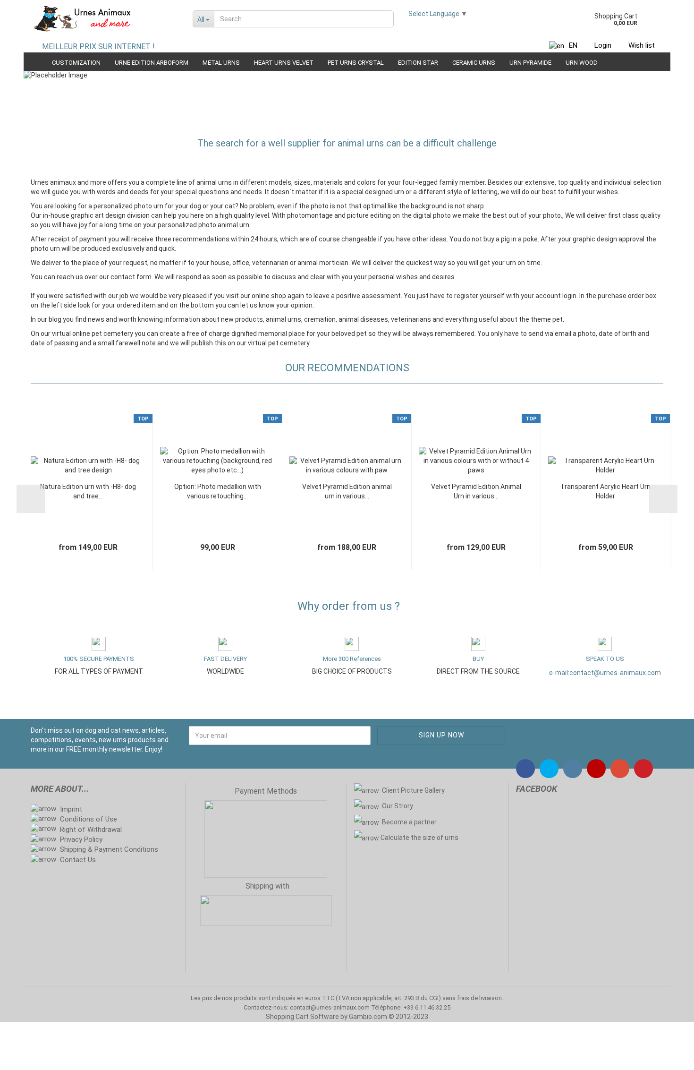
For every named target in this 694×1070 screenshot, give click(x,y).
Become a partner (410, 822)
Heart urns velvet (283, 62)
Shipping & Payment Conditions (109, 849)
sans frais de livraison (472, 998)
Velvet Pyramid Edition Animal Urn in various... (476, 491)
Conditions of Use (88, 819)
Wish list (641, 45)
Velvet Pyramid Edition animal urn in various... (347, 491)
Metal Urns (221, 62)
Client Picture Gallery (413, 790)
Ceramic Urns (473, 62)
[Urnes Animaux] (104, 19)
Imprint (71, 809)
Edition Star (418, 62)
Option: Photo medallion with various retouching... (217, 491)
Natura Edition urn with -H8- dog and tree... (88, 491)
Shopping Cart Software (302, 1016)
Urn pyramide (530, 62)
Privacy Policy (81, 839)
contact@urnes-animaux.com (615, 672)
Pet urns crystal (356, 62)
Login (602, 45)
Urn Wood (582, 62)
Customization (76, 62)
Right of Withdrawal (91, 829)
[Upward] (668, 1055)
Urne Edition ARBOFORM (151, 62)
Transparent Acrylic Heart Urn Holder (605, 491)
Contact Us (78, 860)
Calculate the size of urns (419, 837)
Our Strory (397, 806)
